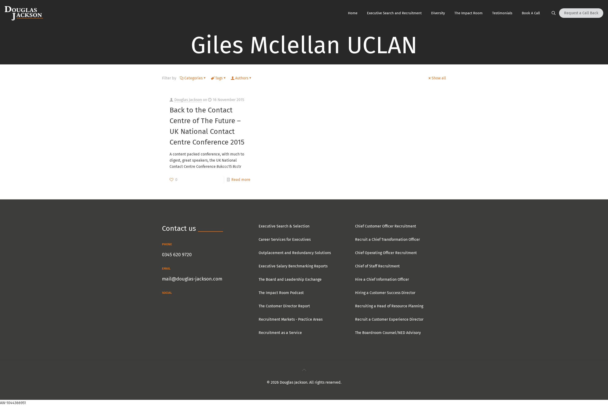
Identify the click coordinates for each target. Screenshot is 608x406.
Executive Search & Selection (284, 226)
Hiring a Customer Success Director (385, 292)
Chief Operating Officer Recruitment (386, 253)
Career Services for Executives (285, 239)
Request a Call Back (581, 13)
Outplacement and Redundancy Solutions (295, 253)
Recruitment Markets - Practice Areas (291, 319)
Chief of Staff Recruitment (377, 266)
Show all (439, 78)
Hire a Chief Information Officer (382, 279)
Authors (241, 78)
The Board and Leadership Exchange (290, 279)
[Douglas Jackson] (24, 13)
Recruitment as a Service (280, 332)
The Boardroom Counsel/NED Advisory (388, 332)
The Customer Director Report (284, 306)
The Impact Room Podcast (281, 292)
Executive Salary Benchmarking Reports (293, 266)
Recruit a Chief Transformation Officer (387, 239)
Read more (240, 179)
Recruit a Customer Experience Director (389, 319)
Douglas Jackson (188, 99)
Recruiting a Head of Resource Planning (389, 306)
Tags (219, 78)
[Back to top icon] (304, 370)
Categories (193, 78)
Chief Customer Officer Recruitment (385, 226)
